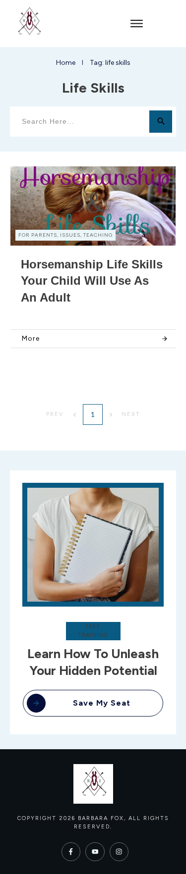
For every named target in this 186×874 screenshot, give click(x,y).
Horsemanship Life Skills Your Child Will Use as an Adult (92, 280)
